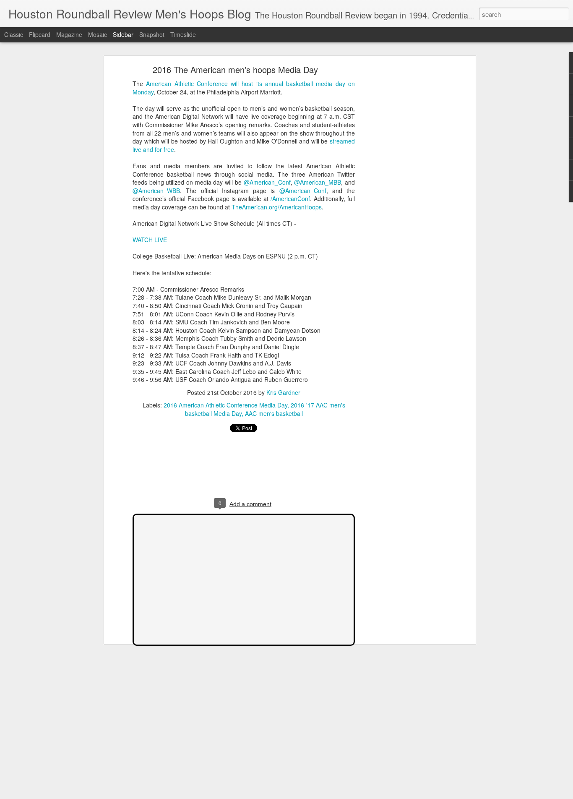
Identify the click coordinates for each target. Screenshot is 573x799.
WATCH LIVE (150, 239)
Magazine (69, 34)
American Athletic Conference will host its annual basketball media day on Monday (244, 87)
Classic (13, 34)
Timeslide (183, 34)
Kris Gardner (283, 392)
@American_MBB (317, 182)
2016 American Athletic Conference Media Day (225, 405)
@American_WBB (156, 190)
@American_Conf (267, 182)
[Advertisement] (401, 200)
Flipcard (39, 34)
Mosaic (97, 34)
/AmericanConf (290, 198)
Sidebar (123, 34)
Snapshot (151, 34)
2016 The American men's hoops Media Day (235, 69)
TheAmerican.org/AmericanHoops (277, 207)
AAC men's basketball (274, 413)
